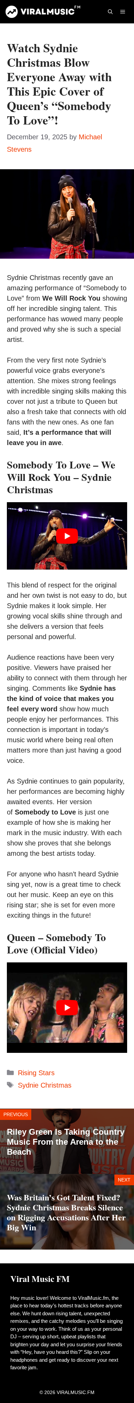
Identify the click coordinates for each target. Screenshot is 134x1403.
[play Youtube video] (67, 536)
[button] (110, 11)
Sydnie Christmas (44, 1085)
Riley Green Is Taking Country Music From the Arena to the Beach (65, 1141)
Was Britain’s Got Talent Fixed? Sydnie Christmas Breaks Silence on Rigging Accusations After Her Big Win (66, 1212)
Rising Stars (36, 1073)
